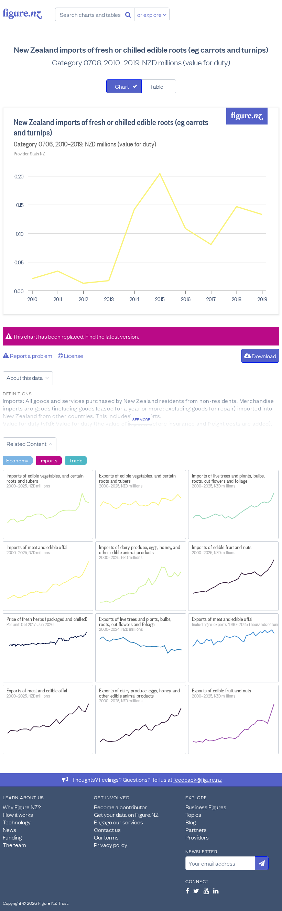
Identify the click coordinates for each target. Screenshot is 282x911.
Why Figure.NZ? (22, 807)
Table (156, 86)
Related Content (26, 443)
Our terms (106, 837)
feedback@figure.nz (197, 779)
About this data (25, 377)
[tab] (124, 86)
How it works (18, 814)
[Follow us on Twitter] (196, 890)
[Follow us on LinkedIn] (215, 890)
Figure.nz (22, 14)
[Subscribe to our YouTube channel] (206, 890)
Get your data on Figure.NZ (126, 814)
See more (141, 419)
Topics (193, 814)
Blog (190, 822)
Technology (17, 822)
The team (14, 844)
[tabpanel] (141, 211)
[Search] (128, 14)
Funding (12, 837)
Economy (17, 460)
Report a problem (30, 355)
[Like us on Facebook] (187, 890)
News (9, 829)
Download (263, 356)
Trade (76, 460)
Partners (196, 829)
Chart (122, 86)
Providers (197, 837)
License (73, 355)
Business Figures (205, 807)
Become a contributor (120, 807)
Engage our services (118, 822)
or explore (150, 14)
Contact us (107, 829)
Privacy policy (110, 844)
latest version (122, 336)
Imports (49, 460)
